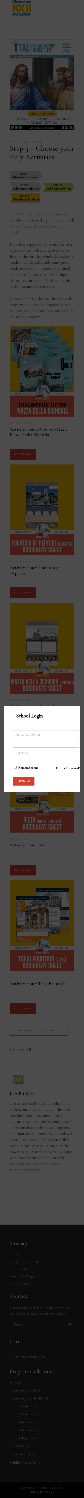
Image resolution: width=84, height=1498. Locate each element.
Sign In (24, 781)
